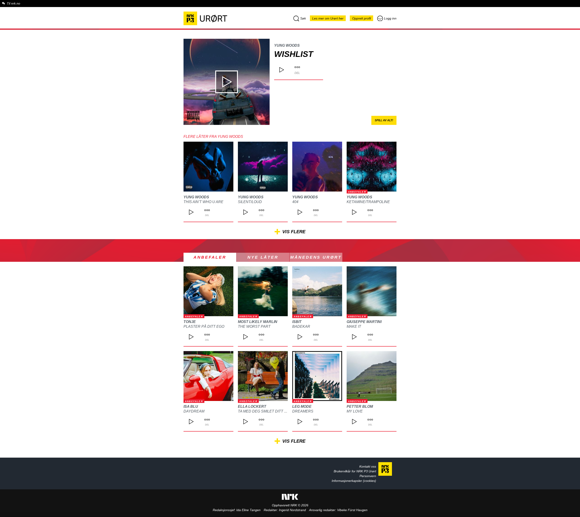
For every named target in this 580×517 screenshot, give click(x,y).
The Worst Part (254, 326)
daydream (194, 411)
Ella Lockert (252, 406)
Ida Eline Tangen (248, 510)
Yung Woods (287, 45)
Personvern (368, 476)
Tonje (190, 322)
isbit (297, 322)
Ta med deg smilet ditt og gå (267, 411)
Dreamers (302, 411)
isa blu (191, 406)
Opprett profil (361, 18)
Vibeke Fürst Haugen (352, 510)
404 (295, 202)
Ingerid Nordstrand (292, 510)
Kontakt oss (367, 466)
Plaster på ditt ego (204, 326)
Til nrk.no (13, 3)
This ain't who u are (203, 202)
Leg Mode (302, 406)
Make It (354, 326)
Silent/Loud (250, 202)
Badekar (301, 326)
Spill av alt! (384, 120)
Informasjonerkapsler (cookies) (354, 481)
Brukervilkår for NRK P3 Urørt (355, 471)
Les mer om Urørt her (327, 18)
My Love (355, 411)
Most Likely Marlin (257, 322)
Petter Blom (360, 406)
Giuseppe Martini (364, 322)
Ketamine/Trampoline (368, 202)
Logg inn (390, 18)
